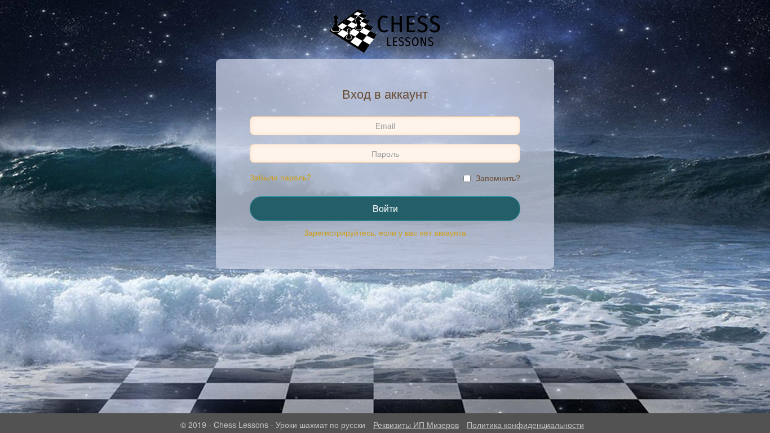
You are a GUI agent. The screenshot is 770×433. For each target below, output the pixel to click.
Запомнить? (498, 177)
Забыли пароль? (280, 177)
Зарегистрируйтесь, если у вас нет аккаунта (385, 232)
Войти (385, 208)
